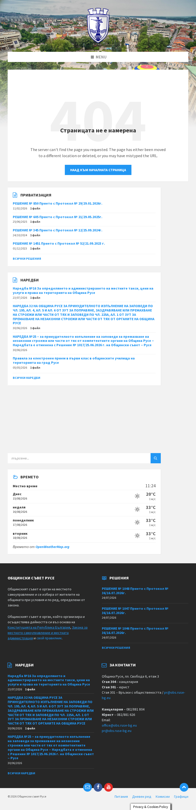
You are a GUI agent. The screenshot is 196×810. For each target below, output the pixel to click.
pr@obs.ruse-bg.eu (116, 730)
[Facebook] (98, 787)
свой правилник (49, 638)
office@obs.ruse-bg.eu (119, 725)
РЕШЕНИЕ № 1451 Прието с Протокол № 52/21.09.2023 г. (59, 243)
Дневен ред (141, 796)
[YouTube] (108, 787)
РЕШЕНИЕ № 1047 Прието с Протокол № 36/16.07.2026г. (135, 610)
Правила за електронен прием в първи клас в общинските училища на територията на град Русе (74, 360)
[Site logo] (98, 41)
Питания (121, 796)
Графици (181, 796)
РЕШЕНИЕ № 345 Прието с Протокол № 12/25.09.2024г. (57, 230)
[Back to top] (184, 787)
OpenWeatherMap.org (52, 546)
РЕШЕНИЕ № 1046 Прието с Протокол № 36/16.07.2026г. (135, 630)
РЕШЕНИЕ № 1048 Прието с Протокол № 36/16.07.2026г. (135, 590)
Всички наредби (26, 378)
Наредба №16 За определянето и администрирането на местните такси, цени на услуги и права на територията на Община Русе (83, 290)
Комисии (163, 796)
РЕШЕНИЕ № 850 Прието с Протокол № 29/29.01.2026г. (57, 203)
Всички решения (27, 258)
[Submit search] (156, 458)
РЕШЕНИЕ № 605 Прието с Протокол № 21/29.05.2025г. (57, 217)
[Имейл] (87, 787)
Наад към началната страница (98, 170)
